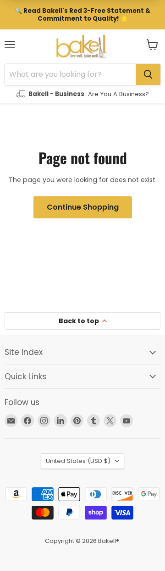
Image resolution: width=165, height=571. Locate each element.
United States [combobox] (78, 461)
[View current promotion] (82, 14)
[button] (152, 44)
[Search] (148, 74)
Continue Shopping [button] (83, 207)
